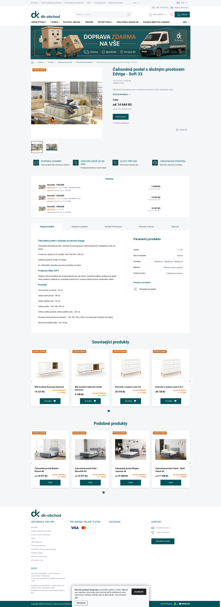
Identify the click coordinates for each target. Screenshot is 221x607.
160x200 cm (168, 261)
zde (76, 597)
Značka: (118, 83)
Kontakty (34, 3)
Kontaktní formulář (163, 541)
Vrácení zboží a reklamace (74, 3)
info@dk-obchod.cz (163, 528)
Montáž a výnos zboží (39, 556)
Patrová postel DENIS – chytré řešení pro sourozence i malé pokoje (45, 575)
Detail (50, 482)
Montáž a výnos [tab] (146, 226)
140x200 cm (158, 261)
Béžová (180, 255)
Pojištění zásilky (37, 553)
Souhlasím (138, 592)
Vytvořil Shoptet (166, 604)
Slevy (89, 3)
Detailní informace (120, 94)
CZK (183, 3)
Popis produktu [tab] (47, 226)
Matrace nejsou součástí (173, 267)
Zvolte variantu (120, 117)
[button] (108, 411)
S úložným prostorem (174, 273)
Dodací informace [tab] (113, 226)
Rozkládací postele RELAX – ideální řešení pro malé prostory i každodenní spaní (47, 587)
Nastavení (81, 603)
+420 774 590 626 (162, 532)
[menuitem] (39, 22)
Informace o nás (37, 560)
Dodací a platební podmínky (51, 3)
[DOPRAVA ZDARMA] (50, 368)
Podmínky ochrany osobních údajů (43, 549)
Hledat (128, 14)
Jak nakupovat (99, 3)
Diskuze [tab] (175, 226)
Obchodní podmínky (116, 3)
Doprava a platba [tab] (80, 226)
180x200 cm (178, 261)
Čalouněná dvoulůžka (147, 289)
